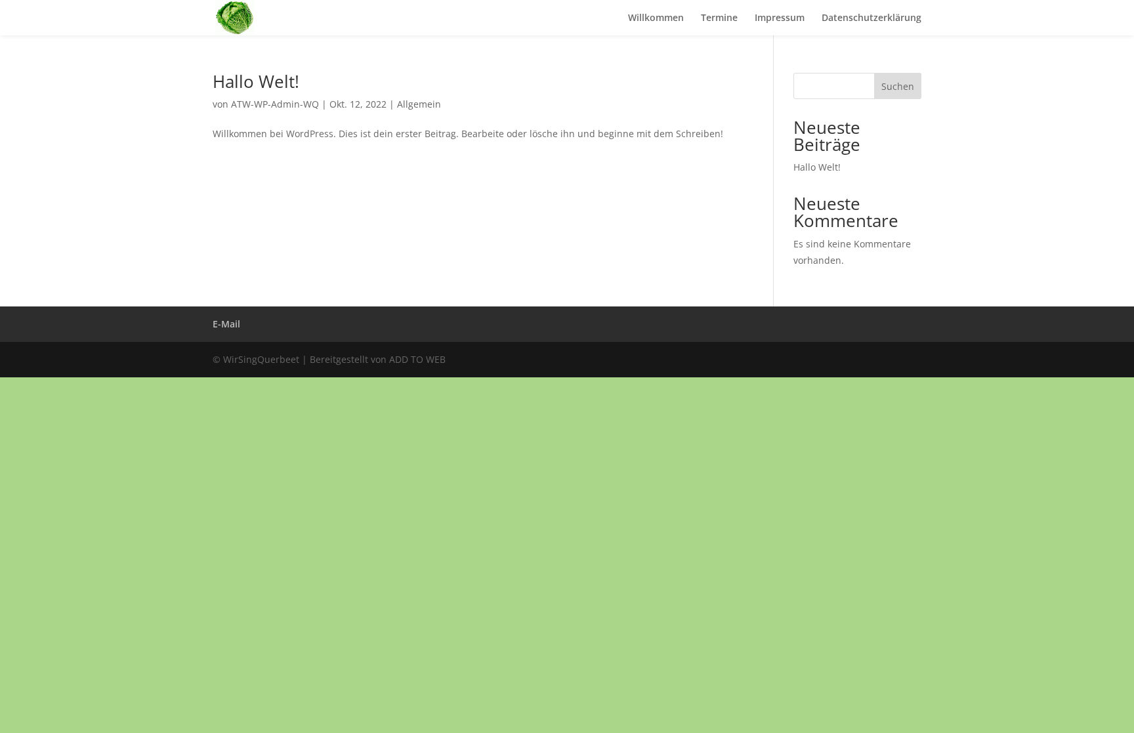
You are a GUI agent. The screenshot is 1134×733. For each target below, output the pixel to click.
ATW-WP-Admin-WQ (275, 104)
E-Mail (226, 324)
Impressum (780, 18)
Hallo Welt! (256, 81)
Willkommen (656, 18)
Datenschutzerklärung (871, 18)
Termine (719, 18)
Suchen (897, 86)
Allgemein (419, 104)
